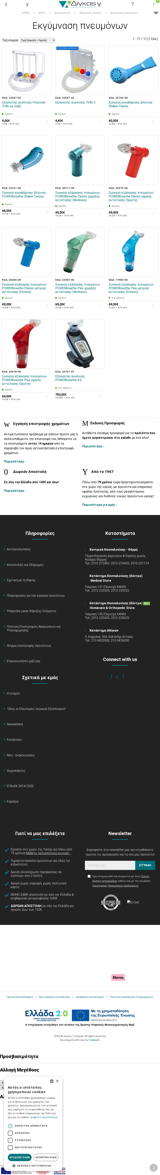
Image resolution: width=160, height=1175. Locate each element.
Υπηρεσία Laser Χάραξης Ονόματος (31, 611)
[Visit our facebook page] (114, 676)
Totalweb (94, 1039)
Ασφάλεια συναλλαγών (90, 996)
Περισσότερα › (15, 461)
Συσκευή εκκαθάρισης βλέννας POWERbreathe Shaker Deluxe (24, 194)
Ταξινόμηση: (10, 40)
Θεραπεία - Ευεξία (90, 12)
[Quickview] (45, 71)
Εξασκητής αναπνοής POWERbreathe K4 (70, 378)
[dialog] (33, 1123)
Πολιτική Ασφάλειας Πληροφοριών (131, 996)
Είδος (41, 12)
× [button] (57, 1081)
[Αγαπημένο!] (45, 80)
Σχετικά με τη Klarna (21, 580)
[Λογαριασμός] (132, 4)
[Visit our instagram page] (120, 676)
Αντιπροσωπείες (19, 549)
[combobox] (52, 1081)
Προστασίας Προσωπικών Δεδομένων (115, 885)
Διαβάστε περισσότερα (43, 1117)
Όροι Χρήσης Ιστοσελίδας (54, 996)
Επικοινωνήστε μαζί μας (23, 661)
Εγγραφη (145, 865)
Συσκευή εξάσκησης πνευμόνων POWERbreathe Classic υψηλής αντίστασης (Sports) (131, 196)
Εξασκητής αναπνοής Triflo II (75, 102)
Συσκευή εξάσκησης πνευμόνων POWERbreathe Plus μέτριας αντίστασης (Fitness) (131, 288)
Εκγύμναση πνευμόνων (124, 12)
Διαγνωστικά (62, 12)
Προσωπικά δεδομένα (20, 996)
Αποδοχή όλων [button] (20, 1157)
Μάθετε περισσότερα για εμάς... (48, 853)
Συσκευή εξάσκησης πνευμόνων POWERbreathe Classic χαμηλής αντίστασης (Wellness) (77, 196)
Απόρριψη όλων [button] (46, 1157)
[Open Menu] (6, 4)
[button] (33, 1165)
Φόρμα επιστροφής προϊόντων (29, 646)
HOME (25, 12)
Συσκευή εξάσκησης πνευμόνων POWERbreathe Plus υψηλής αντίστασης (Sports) (24, 380)
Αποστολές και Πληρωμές (25, 565)
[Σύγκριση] (45, 89)
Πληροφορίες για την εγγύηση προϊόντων (36, 595)
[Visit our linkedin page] (126, 676)
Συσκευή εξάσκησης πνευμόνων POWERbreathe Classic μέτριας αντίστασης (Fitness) (24, 288)
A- (3, 1083)
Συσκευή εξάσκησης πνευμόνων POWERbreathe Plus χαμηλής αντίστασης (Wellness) (77, 288)
